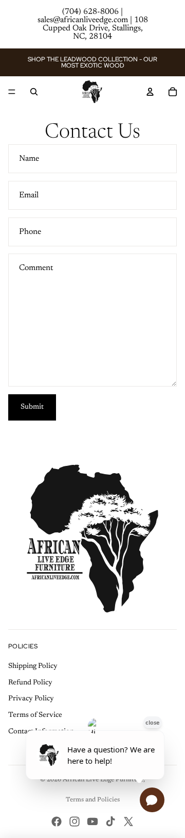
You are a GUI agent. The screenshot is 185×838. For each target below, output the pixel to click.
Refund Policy (30, 682)
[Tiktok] (110, 821)
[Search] (34, 91)
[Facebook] (56, 821)
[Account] (150, 91)
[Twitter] (128, 821)
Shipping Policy (33, 666)
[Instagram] (74, 821)
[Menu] (12, 92)
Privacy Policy (31, 698)
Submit (32, 407)
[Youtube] (92, 821)
